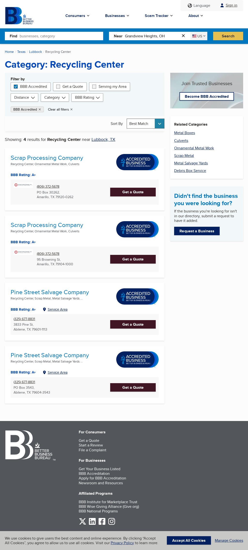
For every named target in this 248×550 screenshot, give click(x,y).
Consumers (75, 15)
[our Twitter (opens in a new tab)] (82, 524)
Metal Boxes (184, 133)
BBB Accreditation (94, 473)
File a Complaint (92, 450)
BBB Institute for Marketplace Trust (108, 502)
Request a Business (196, 231)
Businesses (115, 15)
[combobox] (61, 36)
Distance (21, 97)
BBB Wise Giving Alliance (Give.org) (109, 506)
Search (228, 36)
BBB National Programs (98, 511)
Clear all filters (58, 109)
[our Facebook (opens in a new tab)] (102, 524)
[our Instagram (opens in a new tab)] (112, 524)
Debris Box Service (190, 170)
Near (118, 36)
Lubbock (35, 51)
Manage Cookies (229, 540)
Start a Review (91, 445)
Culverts (181, 140)
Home (9, 51)
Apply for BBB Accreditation (102, 478)
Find (13, 36)
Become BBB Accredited (207, 96)
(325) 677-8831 (24, 319)
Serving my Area (112, 86)
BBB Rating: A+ (23, 175)
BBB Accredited (33, 86)
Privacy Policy (122, 543)
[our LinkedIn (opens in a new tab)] (92, 524)
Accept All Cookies (189, 540)
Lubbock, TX (103, 139)
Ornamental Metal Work (194, 148)
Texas (21, 51)
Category (52, 97)
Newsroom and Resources (101, 483)
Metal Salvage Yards (191, 163)
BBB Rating (84, 97)
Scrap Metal (184, 155)
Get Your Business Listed (99, 469)
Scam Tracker (157, 15)
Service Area (58, 309)
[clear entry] (184, 36)
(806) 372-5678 (48, 187)
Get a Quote (72, 86)
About (193, 15)
